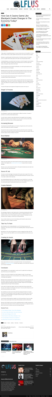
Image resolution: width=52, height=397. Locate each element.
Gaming (37, 70)
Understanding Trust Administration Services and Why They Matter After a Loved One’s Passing (43, 35)
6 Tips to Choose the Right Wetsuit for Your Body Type (26, 328)
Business (37, 56)
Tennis (37, 96)
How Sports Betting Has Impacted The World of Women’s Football (43, 39)
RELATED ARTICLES (5, 341)
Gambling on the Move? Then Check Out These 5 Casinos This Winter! (29, 382)
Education (38, 63)
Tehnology (38, 95)
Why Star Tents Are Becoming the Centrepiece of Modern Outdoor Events (42, 26)
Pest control (38, 84)
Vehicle (37, 104)
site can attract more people (16, 162)
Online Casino (16, 322)
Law (37, 81)
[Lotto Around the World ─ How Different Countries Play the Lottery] (17, 347)
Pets (37, 86)
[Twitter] (4, 25)
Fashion (37, 66)
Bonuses (9, 322)
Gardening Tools (39, 73)
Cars (37, 58)
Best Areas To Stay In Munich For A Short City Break (43, 22)
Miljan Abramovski (26, 371)
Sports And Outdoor (39, 93)
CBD (37, 60)
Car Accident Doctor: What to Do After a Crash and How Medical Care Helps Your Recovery (42, 43)
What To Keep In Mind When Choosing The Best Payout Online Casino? (8, 328)
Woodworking (38, 106)
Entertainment (38, 64)
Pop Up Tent (38, 87)
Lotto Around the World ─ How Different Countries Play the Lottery (17, 352)
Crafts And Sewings (39, 61)
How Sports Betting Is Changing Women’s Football (43, 19)
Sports (37, 92)
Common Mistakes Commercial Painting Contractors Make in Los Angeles (42, 29)
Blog (37, 55)
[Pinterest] (7, 25)
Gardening (38, 72)
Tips (37, 98)
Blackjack (5, 322)
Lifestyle (37, 83)
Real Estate (38, 89)
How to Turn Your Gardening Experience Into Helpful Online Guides (43, 16)
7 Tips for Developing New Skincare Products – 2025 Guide (28, 369)
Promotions (21, 322)
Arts (37, 53)
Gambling (5, 11)
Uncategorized (38, 103)
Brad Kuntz (10, 332)
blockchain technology (10, 263)
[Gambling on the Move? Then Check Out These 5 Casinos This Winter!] (20, 383)
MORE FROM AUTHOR (12, 341)
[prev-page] (1, 356)
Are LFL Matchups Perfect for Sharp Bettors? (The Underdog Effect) (42, 32)
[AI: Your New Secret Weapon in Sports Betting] (6, 347)
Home (2, 11)
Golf (37, 76)
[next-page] (3, 356)
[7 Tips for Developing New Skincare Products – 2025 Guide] (20, 370)
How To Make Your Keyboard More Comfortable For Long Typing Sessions (42, 47)
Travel (37, 101)
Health (37, 78)
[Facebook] (2, 25)
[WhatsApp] (9, 25)
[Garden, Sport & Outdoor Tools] (26, 4)
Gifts (37, 75)
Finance (37, 67)
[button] (49, 9)
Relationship (38, 90)
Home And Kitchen (39, 80)
